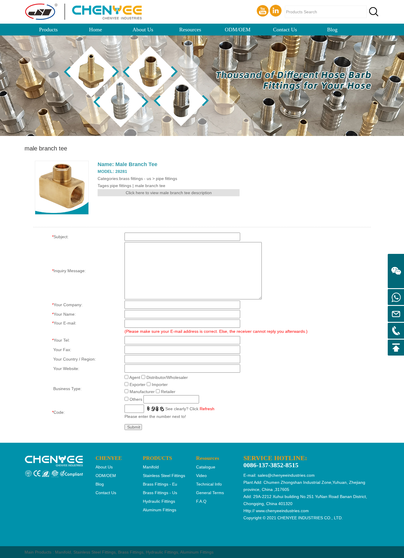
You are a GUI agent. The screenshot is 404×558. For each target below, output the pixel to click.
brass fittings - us (160, 492)
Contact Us (285, 30)
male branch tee (150, 185)
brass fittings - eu (160, 484)
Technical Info (209, 484)
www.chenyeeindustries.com (282, 510)
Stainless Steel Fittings (94, 552)
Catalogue (205, 467)
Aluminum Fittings (197, 552)
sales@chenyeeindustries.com (286, 475)
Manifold (63, 552)
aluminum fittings (159, 509)
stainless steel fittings (164, 475)
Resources (190, 30)
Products (48, 30)
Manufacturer (142, 391)
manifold (151, 467)
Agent (134, 377)
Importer (160, 384)
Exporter (138, 384)
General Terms (210, 492)
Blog (332, 30)
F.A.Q (201, 501)
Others (136, 399)
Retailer (168, 391)
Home (95, 30)
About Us (142, 30)
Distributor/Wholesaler (167, 377)
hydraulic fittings (159, 501)
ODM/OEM (238, 30)
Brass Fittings (130, 552)
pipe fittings (120, 185)
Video (201, 475)
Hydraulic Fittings (162, 552)
